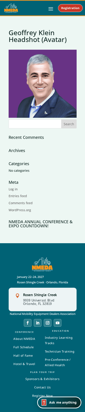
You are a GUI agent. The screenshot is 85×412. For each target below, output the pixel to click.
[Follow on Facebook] (28, 323)
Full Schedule (23, 347)
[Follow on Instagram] (47, 323)
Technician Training (60, 351)
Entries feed (18, 196)
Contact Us (42, 387)
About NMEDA (24, 339)
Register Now (42, 396)
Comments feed (21, 203)
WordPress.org (20, 210)
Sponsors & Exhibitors (42, 379)
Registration (70, 8)
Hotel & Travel (24, 364)
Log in (13, 189)
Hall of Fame (23, 355)
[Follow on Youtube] (57, 323)
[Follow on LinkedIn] (37, 323)
